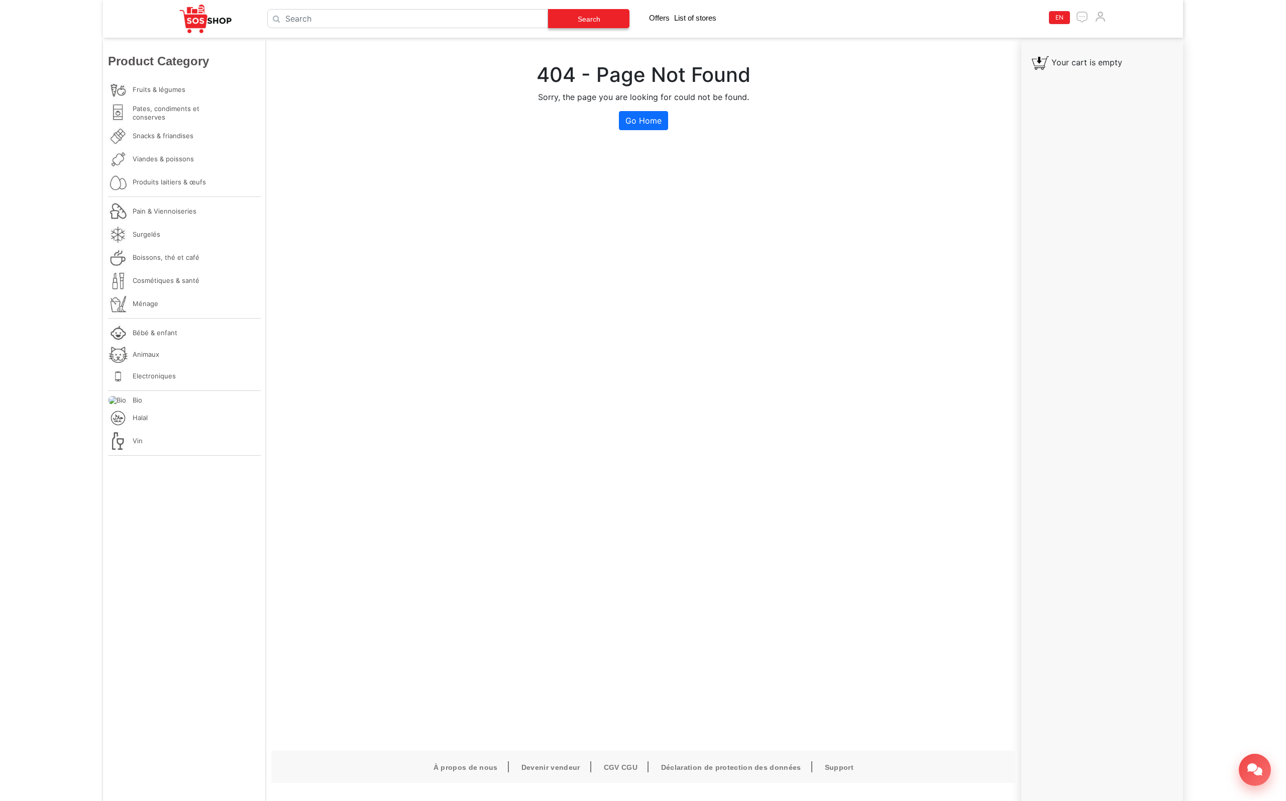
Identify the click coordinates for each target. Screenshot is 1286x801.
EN (1059, 17)
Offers (659, 18)
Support (839, 767)
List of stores (695, 18)
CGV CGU (620, 767)
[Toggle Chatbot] (1255, 770)
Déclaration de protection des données (731, 767)
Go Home (643, 121)
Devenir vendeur (550, 767)
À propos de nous (466, 767)
